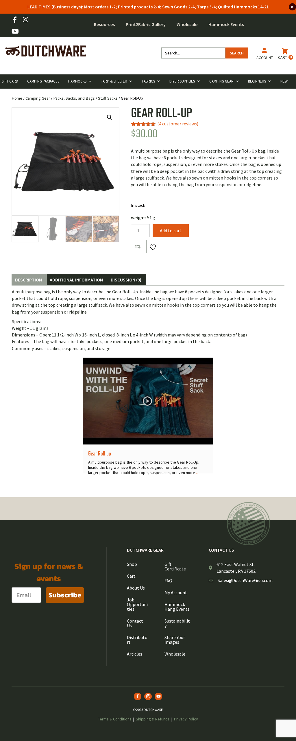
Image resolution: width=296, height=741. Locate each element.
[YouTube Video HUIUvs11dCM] (148, 401)
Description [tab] (28, 280)
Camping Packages (43, 81)
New (284, 81)
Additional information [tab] (76, 280)
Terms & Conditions (115, 719)
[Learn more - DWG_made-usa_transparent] (248, 523)
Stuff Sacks (108, 98)
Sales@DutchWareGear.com (245, 580)
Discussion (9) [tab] (126, 280)
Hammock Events (226, 24)
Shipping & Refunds (153, 719)
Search (237, 53)
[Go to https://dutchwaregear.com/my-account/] (264, 55)
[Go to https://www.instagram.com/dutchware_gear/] (25, 20)
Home (17, 98)
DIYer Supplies (182, 81)
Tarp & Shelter (114, 81)
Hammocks (77, 81)
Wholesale (187, 24)
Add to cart (171, 230)
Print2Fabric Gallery (146, 24)
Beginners (257, 81)
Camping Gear (221, 81)
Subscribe (65, 595)
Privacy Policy (186, 719)
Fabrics (148, 81)
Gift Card (9, 81)
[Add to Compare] (137, 246)
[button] (109, 117)
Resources (104, 24)
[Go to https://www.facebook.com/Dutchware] (15, 20)
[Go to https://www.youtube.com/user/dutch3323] (15, 31)
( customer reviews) (177, 124)
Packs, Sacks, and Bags (74, 98)
